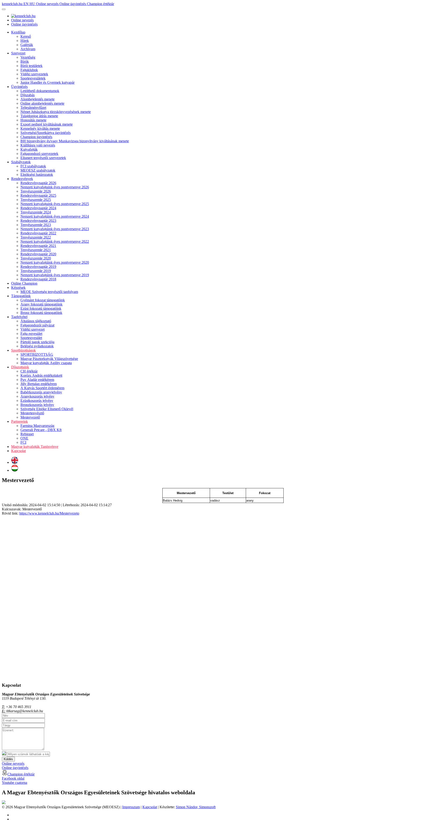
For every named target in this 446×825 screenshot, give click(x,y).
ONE (24, 438)
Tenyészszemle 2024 (35, 212)
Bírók (24, 61)
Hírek (24, 41)
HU (33, 4)
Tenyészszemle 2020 (35, 258)
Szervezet (18, 53)
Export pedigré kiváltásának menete (46, 124)
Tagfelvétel (19, 317)
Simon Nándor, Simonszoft (196, 807)
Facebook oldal (13, 778)
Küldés (8, 759)
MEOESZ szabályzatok (37, 170)
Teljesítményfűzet (33, 108)
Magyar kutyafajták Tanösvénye (34, 447)
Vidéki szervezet (32, 329)
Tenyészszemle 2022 (35, 237)
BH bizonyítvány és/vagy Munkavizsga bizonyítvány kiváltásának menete (74, 141)
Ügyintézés (19, 87)
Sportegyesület (31, 338)
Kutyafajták (29, 149)
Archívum (27, 49)
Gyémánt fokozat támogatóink (42, 300)
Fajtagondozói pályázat (37, 325)
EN (26, 4)
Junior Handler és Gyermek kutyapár (47, 82)
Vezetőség (27, 57)
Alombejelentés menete (37, 99)
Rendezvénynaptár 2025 (38, 195)
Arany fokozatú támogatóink (41, 304)
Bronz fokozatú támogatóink (41, 313)
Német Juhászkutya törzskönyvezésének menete (55, 112)
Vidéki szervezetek (34, 74)
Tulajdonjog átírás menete (39, 116)
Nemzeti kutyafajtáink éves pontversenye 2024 (54, 216)
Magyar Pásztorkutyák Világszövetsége (49, 359)
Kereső (25, 36)
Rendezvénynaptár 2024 (38, 208)
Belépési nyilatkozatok (37, 346)
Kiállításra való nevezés (37, 145)
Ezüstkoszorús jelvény (36, 401)
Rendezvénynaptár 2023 (38, 221)
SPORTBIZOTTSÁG (36, 354)
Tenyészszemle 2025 (35, 200)
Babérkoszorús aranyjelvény (41, 392)
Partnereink (19, 421)
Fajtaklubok (29, 70)
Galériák (26, 45)
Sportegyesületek (33, 78)
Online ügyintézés (73, 4)
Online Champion (24, 283)
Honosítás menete (33, 120)
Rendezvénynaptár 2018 (38, 279)
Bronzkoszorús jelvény (37, 405)
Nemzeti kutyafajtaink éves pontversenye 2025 (54, 204)
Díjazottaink (20, 367)
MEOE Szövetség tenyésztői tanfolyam (49, 292)
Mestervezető (30, 417)
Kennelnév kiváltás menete (40, 128)
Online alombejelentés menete (42, 103)
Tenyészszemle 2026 (35, 191)
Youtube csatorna (14, 783)
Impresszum (131, 807)
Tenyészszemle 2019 (35, 271)
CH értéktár (29, 371)
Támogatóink (21, 296)
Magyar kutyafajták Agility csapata (46, 363)
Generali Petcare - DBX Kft (41, 430)
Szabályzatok (21, 162)
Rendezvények (22, 179)
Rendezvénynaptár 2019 (38, 267)
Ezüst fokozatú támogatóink (40, 308)
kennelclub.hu (12, 4)
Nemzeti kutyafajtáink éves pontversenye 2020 (54, 262)
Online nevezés (47, 4)
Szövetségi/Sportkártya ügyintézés (45, 133)
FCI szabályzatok (33, 166)
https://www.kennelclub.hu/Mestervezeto (49, 513)
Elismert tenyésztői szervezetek (43, 158)
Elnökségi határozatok (36, 174)
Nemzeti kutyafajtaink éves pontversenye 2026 (54, 187)
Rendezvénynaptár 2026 (38, 183)
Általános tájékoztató (35, 321)
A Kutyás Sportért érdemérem (42, 388)
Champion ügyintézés (36, 137)
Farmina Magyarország (37, 426)
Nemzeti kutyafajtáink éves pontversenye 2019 (54, 275)
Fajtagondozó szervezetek (39, 154)
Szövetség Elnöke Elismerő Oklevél (46, 409)
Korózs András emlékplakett (41, 375)
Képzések (18, 287)
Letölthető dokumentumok (39, 91)
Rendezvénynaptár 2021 (38, 246)
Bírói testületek (31, 66)
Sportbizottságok (23, 350)
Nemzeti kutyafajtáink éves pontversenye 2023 (54, 229)
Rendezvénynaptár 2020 (38, 254)
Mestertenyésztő (32, 413)
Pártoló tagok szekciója (37, 342)
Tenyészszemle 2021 (35, 250)
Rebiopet (27, 434)
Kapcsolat (18, 451)
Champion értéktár (100, 4)
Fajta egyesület (31, 334)
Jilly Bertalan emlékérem (38, 384)
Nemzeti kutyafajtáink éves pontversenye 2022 (54, 241)
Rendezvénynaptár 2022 (38, 233)
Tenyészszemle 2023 (35, 225)
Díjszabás (27, 95)
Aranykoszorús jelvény (37, 396)
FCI (23, 442)
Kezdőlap (18, 32)
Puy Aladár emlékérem (37, 380)
